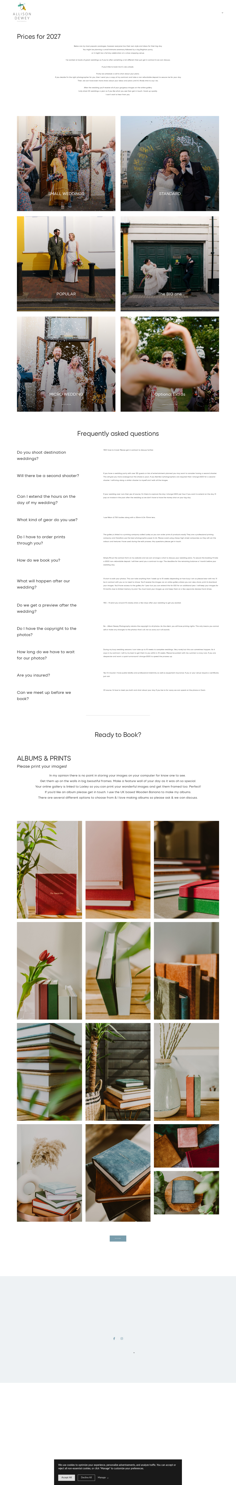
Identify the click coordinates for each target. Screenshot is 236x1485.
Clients (120, 1353)
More (222, 13)
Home (101, 1353)
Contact (126, 1353)
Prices (113, 1353)
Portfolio (107, 1353)
